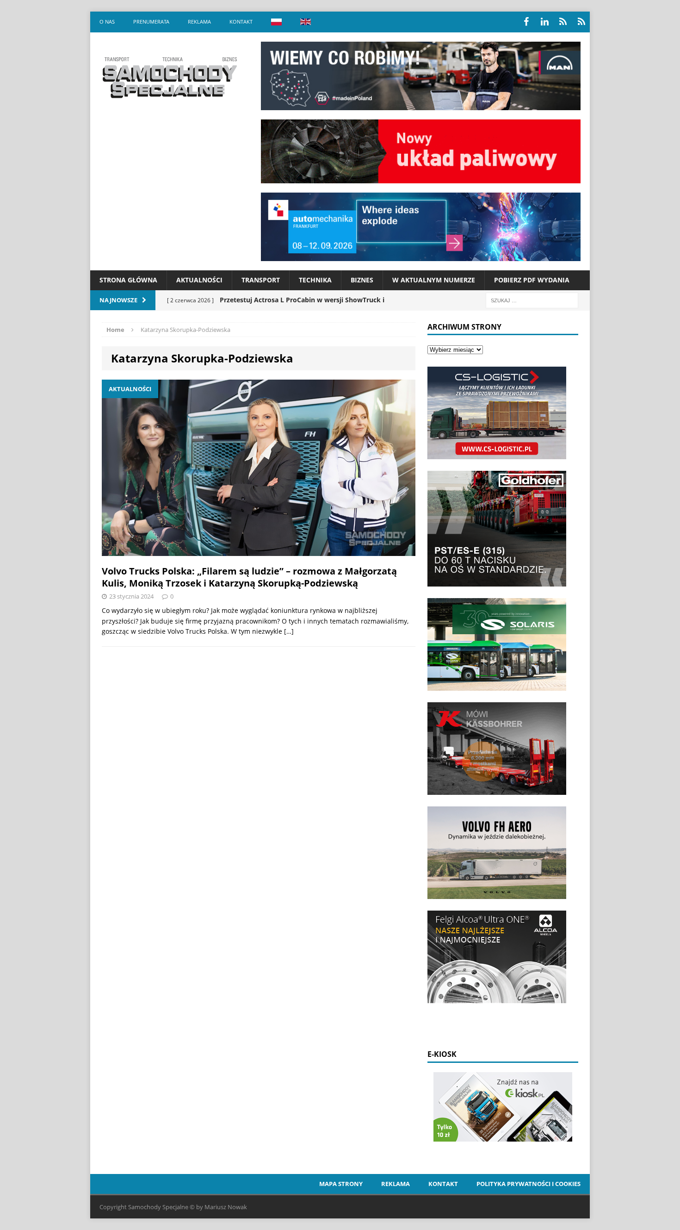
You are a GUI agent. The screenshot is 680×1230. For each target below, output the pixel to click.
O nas (107, 21)
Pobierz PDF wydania (531, 279)
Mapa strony (341, 1184)
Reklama (199, 21)
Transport (260, 279)
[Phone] (563, 22)
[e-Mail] (581, 22)
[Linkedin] (544, 22)
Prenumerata (151, 21)
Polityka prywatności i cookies (528, 1184)
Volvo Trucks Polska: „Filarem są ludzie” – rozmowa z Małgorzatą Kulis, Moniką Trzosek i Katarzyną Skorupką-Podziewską (249, 577)
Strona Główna (128, 279)
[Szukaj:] (532, 299)
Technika (315, 279)
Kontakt (241, 21)
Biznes (362, 279)
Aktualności (199, 279)
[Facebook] (526, 22)
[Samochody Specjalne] (169, 77)
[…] (289, 631)
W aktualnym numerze (433, 279)
